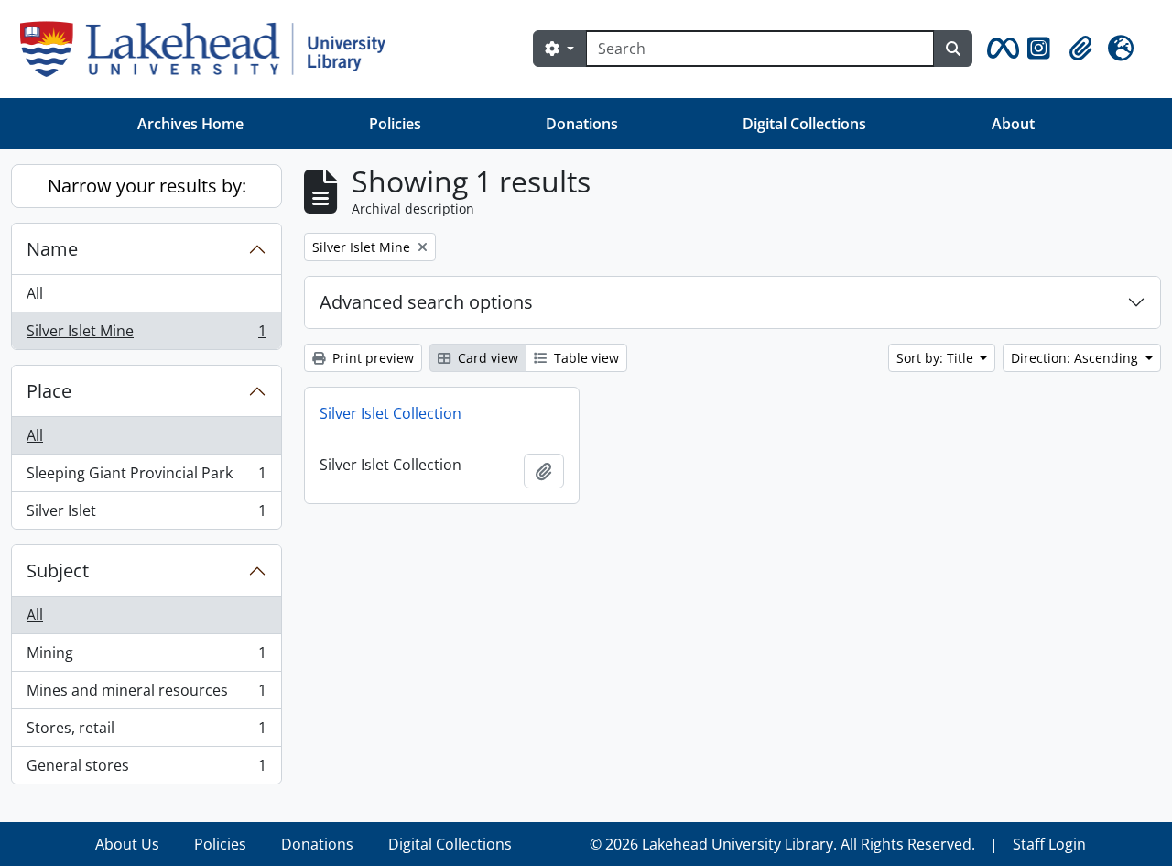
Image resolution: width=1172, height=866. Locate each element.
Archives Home (190, 124)
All (35, 293)
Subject (58, 570)
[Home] (210, 49)
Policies (395, 124)
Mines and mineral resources (146, 694)
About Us (127, 844)
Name (52, 248)
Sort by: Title (936, 358)
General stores (146, 769)
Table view (584, 358)
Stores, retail (146, 732)
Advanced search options (426, 302)
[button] (1000, 48)
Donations (582, 124)
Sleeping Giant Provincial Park (146, 477)
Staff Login (1049, 844)
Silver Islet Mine (146, 335)
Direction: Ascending (1076, 358)
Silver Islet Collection (390, 413)
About (1013, 124)
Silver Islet (146, 514)
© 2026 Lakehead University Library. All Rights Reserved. (782, 844)
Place (49, 390)
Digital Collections (804, 124)
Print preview (371, 358)
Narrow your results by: (147, 185)
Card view (486, 358)
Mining (146, 657)
